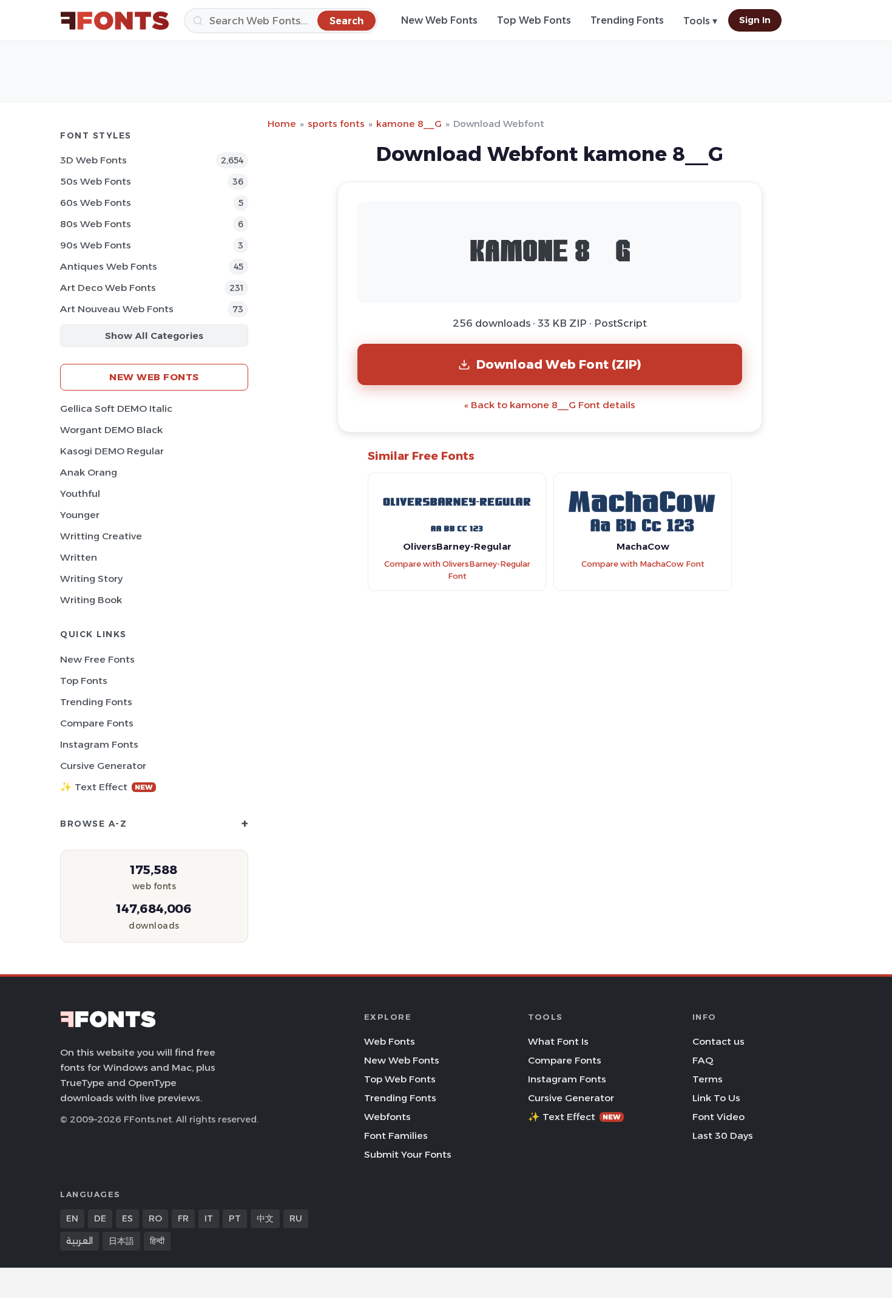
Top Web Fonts (534, 20)
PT (235, 1218)
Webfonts (387, 1116)
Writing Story (91, 578)
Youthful (80, 493)
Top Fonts (83, 680)
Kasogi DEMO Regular (112, 451)
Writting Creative (101, 536)
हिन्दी (157, 1240)
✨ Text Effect (106, 787)
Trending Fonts (627, 20)
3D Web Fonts (93, 160)
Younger (80, 515)
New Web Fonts (439, 20)
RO (155, 1218)
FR (183, 1218)
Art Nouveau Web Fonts (117, 309)
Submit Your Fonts (407, 1154)
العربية (79, 1240)
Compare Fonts (96, 723)
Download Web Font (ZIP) (559, 364)
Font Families (396, 1135)
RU (295, 1218)
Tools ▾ (700, 21)
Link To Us (716, 1098)
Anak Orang (88, 472)
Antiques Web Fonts (108, 266)
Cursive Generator (103, 765)
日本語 (121, 1240)
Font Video (718, 1116)
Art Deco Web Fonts (108, 287)
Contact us (718, 1041)
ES (127, 1218)
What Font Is (558, 1041)
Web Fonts (389, 1041)
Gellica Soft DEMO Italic (116, 408)
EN (72, 1218)
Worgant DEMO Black (111, 430)
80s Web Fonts (95, 224)
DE (100, 1218)
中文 (265, 1218)
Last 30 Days (722, 1135)
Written (78, 557)
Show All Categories (154, 335)
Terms (707, 1079)
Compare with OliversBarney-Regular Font (457, 570)
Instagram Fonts (99, 744)
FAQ (702, 1060)
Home (282, 123)
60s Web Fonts (95, 202)
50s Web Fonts (95, 181)
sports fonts (336, 123)
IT (208, 1218)
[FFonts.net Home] (114, 20)
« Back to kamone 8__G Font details (549, 405)
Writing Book (91, 600)
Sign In (755, 20)
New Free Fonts (97, 659)
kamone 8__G (409, 123)
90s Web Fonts (95, 245)
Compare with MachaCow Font (642, 564)
